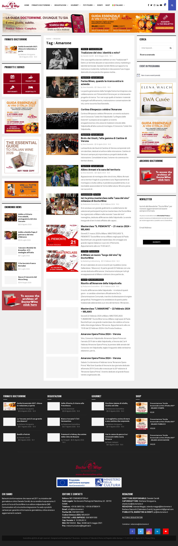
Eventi (100, 5)
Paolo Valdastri (112, 442)
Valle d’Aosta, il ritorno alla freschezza (72, 404)
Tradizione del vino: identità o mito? (100, 52)
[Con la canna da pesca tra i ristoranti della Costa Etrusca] (98, 437)
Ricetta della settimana (96, 279)
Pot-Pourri (88, 5)
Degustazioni (60, 5)
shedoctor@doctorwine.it (132, 504)
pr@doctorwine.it (161, 512)
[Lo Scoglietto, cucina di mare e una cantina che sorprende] (98, 422)
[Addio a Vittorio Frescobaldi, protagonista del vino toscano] (11, 217)
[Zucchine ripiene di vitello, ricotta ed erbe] (98, 406)
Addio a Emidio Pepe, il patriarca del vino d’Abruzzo (27, 234)
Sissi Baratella (88, 87)
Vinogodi (66, 440)
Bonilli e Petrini (23, 434)
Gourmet (75, 5)
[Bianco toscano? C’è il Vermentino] (53, 422)
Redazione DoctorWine (91, 204)
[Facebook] (149, 5)
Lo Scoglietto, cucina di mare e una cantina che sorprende (117, 420)
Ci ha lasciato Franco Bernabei (27, 264)
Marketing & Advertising (91, 261)
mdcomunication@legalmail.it (78, 526)
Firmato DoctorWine (41, 5)
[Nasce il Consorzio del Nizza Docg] (11, 280)
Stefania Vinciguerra (27, 54)
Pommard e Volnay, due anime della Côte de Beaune (73, 435)
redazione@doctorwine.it (140, 524)
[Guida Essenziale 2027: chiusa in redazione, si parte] (11, 49)
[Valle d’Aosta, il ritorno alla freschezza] (53, 406)
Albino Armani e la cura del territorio (100, 169)
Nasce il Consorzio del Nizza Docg (27, 278)
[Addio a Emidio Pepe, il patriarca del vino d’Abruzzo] (11, 235)
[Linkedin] (158, 5)
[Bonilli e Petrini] (9, 437)
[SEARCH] (170, 48)
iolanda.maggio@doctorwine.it (159, 507)
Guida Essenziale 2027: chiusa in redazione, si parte (28, 49)
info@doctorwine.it (76, 509)
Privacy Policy (150, 538)
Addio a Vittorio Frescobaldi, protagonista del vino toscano (27, 218)
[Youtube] (161, 5)
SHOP (107, 5)
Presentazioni (94, 251)
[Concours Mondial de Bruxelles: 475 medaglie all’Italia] (11, 251)
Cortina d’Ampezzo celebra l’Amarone (101, 109)
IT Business (75, 538)
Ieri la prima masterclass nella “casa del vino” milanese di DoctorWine (105, 199)
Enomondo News (87, 194)
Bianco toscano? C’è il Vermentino (70, 420)
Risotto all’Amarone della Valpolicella (101, 283)
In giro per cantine (97, 77)
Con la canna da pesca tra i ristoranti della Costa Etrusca (116, 437)
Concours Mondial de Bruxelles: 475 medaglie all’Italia (27, 250)
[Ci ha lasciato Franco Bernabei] (11, 266)
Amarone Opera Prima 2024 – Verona (101, 334)
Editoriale (85, 49)
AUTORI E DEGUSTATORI (132, 517)
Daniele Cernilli (88, 56)
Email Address (145, 228)
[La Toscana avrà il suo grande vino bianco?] (9, 422)
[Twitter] (152, 5)
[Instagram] (155, 5)
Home (26, 5)
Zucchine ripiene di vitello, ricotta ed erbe (116, 404)
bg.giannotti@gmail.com (164, 509)
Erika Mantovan (68, 409)
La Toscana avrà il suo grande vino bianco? (29, 420)
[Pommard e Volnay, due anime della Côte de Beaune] (53, 437)
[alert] (156, 75)
